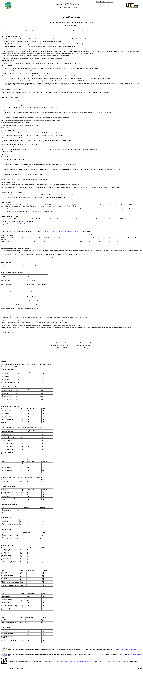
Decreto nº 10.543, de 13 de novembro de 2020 (126, 649)
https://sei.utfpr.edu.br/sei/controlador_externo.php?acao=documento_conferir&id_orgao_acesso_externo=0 (74, 661)
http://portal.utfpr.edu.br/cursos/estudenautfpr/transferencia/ (14, 224)
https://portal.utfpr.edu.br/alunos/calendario (55, 257)
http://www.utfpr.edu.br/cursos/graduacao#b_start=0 (101, 241)
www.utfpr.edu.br (86, 78)
